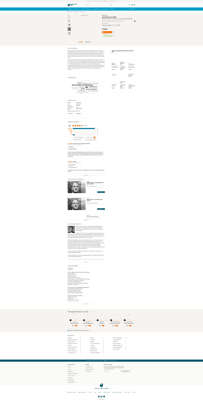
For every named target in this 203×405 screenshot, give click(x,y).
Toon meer (85, 175)
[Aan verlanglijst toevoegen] (114, 32)
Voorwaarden (70, 371)
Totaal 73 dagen (87, 42)
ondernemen (92, 347)
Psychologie (76, 11)
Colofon (90, 392)
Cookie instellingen (106, 392)
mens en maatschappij (94, 343)
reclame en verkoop (116, 343)
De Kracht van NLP (82, 11)
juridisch (92, 337)
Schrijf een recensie (78, 137)
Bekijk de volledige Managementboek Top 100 (79, 330)
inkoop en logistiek (71, 349)
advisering (70, 337)
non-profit (92, 345)
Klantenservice (71, 364)
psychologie (115, 341)
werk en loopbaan (116, 349)
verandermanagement (117, 347)
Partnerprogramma (71, 382)
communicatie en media (72, 343)
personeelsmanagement (95, 352)
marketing (92, 341)
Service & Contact (127, 392)
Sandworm (114, 85)
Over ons (69, 366)
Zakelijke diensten (89, 366)
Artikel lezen (100, 192)
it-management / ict (72, 352)
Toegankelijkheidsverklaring (117, 392)
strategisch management (118, 345)
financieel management (72, 347)
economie (69, 345)
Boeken (71, 11)
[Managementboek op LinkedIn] (99, 396)
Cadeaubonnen (89, 371)
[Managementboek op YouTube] (101, 396)
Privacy (95, 392)
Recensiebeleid (71, 379)
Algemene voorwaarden (82, 392)
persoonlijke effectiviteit (117, 337)
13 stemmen (80, 42)
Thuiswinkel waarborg (72, 392)
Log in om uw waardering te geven (91, 139)
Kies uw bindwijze (105, 23)
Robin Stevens (105, 15)
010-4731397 (133, 9)
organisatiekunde (93, 349)
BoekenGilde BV (79, 108)
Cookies (99, 392)
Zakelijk (87, 364)
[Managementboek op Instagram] (104, 396)
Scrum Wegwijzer (115, 67)
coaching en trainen (71, 341)
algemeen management (72, 339)
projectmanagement (117, 339)
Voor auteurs (70, 377)
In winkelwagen (107, 32)
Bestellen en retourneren (73, 373)
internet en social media (72, 350)
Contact (69, 369)
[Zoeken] (111, 5)
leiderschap (92, 339)
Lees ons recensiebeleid (77, 139)
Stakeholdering (131, 67)
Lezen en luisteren (71, 375)
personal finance (93, 350)
